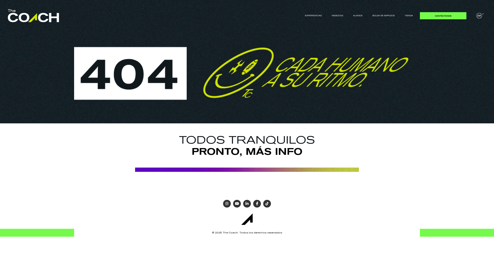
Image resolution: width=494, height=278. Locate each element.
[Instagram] (227, 204)
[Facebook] (257, 204)
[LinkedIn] (247, 204)
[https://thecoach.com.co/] (33, 15)
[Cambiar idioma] (480, 15)
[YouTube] (237, 204)
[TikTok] (267, 204)
